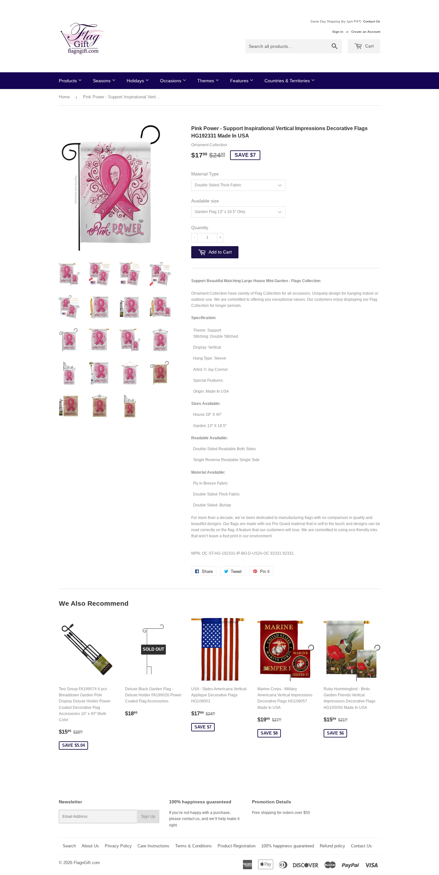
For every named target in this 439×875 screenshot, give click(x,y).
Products (68, 80)
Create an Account (365, 31)
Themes (206, 80)
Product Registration (236, 846)
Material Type (205, 173)
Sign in (337, 31)
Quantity (199, 227)
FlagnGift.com (87, 862)
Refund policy (332, 846)
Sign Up (148, 816)
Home (64, 96)
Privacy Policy (118, 846)
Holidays (136, 80)
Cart (369, 46)
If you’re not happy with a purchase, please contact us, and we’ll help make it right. (204, 818)
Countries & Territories (287, 80)
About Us (90, 846)
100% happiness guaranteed (287, 846)
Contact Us (371, 21)
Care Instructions (153, 846)
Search (69, 846)
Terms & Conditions (193, 846)
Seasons (102, 80)
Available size (205, 200)
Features (240, 80)
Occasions (171, 80)
